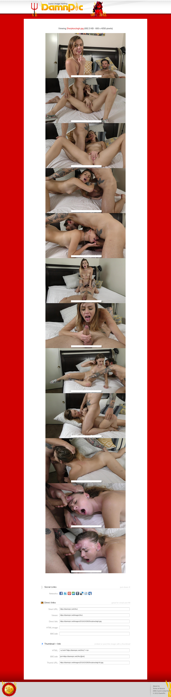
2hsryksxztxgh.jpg (75, 28)
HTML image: (52, 627)
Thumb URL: (52, 663)
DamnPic (162, 693)
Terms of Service (159, 689)
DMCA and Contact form (161, 691)
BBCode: (54, 634)
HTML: (55, 650)
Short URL (53, 609)
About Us (156, 686)
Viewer (55, 615)
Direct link (53, 621)
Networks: (53, 593)
